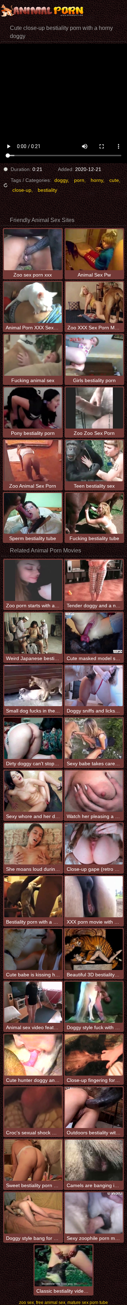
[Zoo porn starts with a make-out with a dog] (33, 580)
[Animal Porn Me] (42, 10)
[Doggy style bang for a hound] (33, 1213)
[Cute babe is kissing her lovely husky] (33, 949)
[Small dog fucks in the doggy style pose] (33, 686)
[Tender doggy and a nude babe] (94, 580)
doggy (61, 180)
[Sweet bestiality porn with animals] (33, 1160)
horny (97, 180)
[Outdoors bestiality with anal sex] (94, 1107)
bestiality (47, 190)
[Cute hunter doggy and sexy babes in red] (33, 1055)
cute (114, 180)
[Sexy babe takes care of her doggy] (94, 738)
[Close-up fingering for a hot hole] (94, 1055)
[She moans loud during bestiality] (33, 843)
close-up (21, 190)
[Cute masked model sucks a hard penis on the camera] (94, 633)
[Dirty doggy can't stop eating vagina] (33, 738)
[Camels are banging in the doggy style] (94, 1160)
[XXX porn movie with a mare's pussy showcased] (94, 896)
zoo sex (26, 1302)
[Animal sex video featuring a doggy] (33, 1002)
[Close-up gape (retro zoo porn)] (94, 843)
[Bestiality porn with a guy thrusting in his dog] (33, 896)
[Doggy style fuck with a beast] (94, 1002)
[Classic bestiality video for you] (63, 1265)
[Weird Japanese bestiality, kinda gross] (33, 633)
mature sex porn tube (87, 1302)
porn (79, 180)
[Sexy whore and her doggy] (33, 791)
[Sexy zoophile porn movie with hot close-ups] (94, 1213)
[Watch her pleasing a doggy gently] (94, 791)
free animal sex (50, 1302)
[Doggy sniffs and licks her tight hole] (94, 686)
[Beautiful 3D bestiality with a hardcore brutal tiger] (94, 949)
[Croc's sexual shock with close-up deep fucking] (33, 1107)
